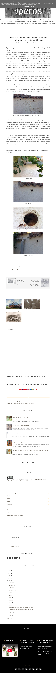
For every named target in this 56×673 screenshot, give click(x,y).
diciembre (11, 582)
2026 (9, 570)
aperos (14, 403)
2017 (9, 578)
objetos (40, 402)
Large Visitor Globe (15, 546)
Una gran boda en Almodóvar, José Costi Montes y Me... (21, 607)
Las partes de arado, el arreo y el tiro (21, 425)
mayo (10, 600)
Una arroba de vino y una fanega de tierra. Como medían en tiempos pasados (30, 450)
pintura (33, 403)
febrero (11, 612)
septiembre (12, 590)
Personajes (46, 402)
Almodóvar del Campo (14, 266)
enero (10, 615)
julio (10, 595)
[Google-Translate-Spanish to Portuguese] (33, 390)
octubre (11, 587)
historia (27, 402)
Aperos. (17, 663)
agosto (11, 592)
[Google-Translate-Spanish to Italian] (36, 390)
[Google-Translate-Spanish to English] (28, 390)
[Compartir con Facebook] (10, 269)
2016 (9, 580)
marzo (10, 605)
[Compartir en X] (12, 269)
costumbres (23, 266)
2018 (9, 575)
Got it (32, 6)
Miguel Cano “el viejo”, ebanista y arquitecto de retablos (25, 442)
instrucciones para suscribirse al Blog (25, 403)
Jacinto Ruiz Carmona (16, 479)
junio (10, 597)
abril (10, 602)
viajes (17, 403)
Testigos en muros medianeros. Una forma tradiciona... (21, 609)
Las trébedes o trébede (18, 433)
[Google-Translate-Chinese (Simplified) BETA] (20, 390)
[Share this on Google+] (15, 269)
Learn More (26, 6)
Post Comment (36, 42)
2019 (9, 573)
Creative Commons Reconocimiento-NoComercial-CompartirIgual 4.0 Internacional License (26, 480)
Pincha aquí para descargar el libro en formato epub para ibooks (45, 653)
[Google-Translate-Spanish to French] (23, 390)
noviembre (11, 585)
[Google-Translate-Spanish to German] (25, 390)
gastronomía (9, 403)
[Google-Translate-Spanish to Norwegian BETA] (30, 390)
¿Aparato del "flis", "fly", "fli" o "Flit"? (21, 417)
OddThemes (31, 663)
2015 (9, 618)
